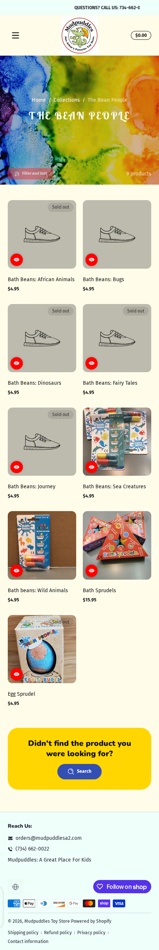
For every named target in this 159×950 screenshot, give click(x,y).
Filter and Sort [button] (34, 173)
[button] (140, 35)
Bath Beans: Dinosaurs (34, 383)
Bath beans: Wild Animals (38, 590)
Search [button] (84, 771)
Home (39, 100)
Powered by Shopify (91, 921)
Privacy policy (91, 932)
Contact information (28, 941)
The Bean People (108, 100)
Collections (67, 100)
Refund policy (58, 932)
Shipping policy (23, 932)
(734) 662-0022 (32, 849)
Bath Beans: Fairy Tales (110, 383)
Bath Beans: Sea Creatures (114, 486)
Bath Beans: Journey (31, 486)
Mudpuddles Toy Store (47, 921)
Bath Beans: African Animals (41, 279)
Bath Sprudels (99, 590)
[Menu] (15, 35)
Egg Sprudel (21, 694)
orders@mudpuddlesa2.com (49, 838)
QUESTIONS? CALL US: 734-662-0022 (79, 7)
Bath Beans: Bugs (103, 279)
